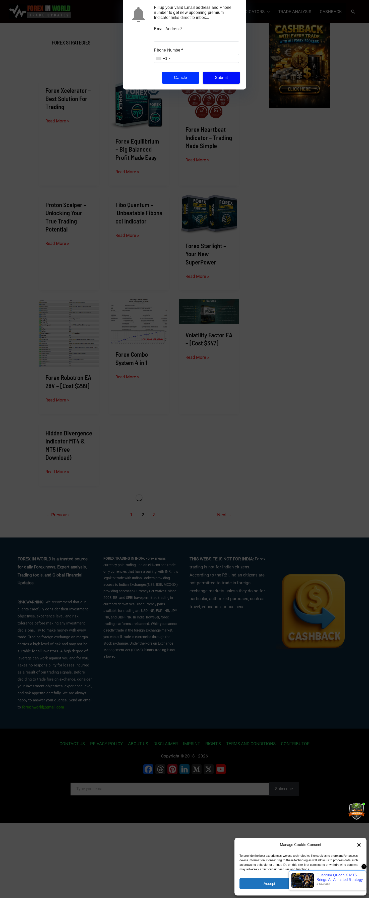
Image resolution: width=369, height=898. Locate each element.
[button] (358, 844)
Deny (331, 883)
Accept (269, 883)
